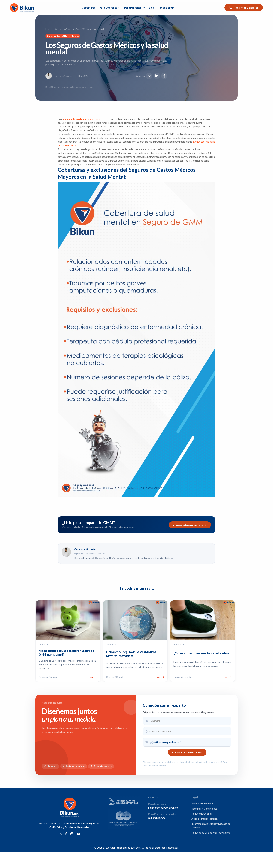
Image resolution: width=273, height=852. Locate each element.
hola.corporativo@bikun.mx (163, 807)
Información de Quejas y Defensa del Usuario (211, 825)
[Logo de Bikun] (22, 7)
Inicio (48, 29)
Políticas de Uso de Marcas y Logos (210, 832)
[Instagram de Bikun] (71, 833)
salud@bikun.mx (157, 817)
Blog (151, 7)
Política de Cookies (201, 813)
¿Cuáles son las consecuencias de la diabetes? (201, 653)
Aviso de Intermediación (204, 818)
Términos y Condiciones (204, 808)
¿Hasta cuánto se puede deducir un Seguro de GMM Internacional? (66, 652)
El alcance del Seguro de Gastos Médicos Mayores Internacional (131, 653)
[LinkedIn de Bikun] (60, 833)
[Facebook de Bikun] (66, 833)
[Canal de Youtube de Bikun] (78, 833)
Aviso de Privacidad (202, 803)
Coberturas (89, 7)
